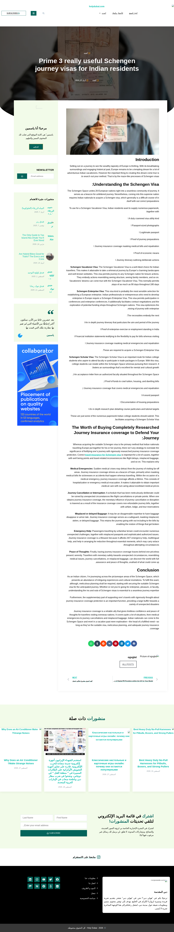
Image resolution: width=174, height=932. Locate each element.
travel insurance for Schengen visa (103, 455)
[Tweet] (20, 336)
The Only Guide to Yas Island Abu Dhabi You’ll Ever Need (32, 237)
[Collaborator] (37, 425)
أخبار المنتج (133, 13)
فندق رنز (40, 222)
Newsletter (45, 170)
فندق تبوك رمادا (37, 286)
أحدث (104, 13)
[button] (43, 13)
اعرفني (36, 147)
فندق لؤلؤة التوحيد (36, 272)
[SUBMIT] (22, 176)
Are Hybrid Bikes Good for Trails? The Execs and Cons (31, 256)
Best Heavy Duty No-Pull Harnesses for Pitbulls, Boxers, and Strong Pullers (153, 763)
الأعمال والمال (117, 13)
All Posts (128, 664)
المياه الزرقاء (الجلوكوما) (33, 208)
